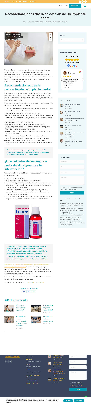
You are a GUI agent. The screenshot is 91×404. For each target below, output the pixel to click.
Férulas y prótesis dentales (13, 34)
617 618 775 (64, 6)
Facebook (40, 282)
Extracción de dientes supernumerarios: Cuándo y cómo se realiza (21, 321)
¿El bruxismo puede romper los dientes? (20, 308)
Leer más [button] (66, 87)
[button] (83, 79)
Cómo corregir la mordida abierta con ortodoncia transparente (74, 119)
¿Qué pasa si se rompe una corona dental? (48, 308)
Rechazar (79, 401)
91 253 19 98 (10, 1)
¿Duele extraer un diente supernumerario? (48, 319)
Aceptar (68, 401)
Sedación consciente (11, 39)
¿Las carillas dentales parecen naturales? (72, 105)
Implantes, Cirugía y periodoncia (14, 37)
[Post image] (9, 308)
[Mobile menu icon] (85, 6)
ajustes (8, 402)
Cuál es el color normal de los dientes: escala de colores (74, 133)
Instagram (30, 282)
